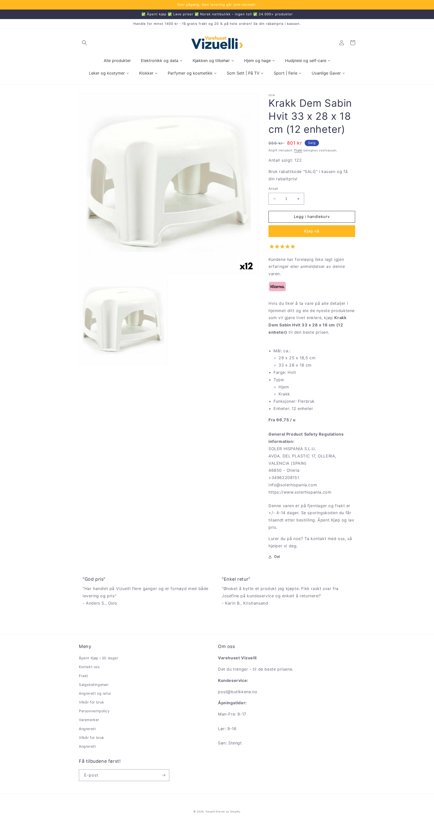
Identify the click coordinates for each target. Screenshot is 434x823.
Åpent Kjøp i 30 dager (98, 658)
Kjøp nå (311, 231)
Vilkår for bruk (91, 702)
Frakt (298, 150)
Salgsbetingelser (94, 684)
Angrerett (87, 729)
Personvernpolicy (94, 711)
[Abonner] (163, 775)
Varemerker (89, 720)
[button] (84, 42)
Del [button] (277, 557)
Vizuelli (210, 811)
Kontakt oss (89, 667)
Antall (273, 189)
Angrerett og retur (95, 693)
